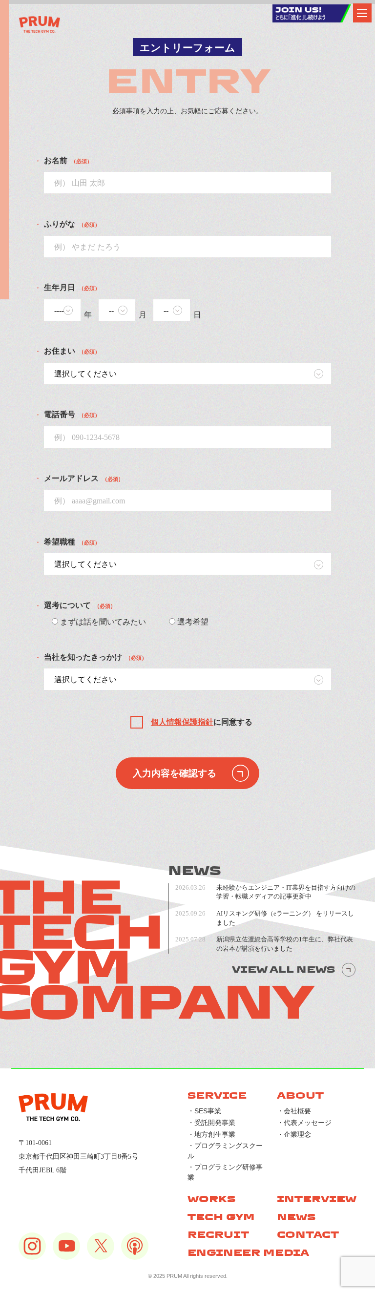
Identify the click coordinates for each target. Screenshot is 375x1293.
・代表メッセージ (304, 1122)
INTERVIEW (316, 1199)
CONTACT (308, 1234)
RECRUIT (218, 1234)
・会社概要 (294, 1111)
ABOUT (300, 1095)
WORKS (211, 1199)
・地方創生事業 (211, 1134)
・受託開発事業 (211, 1122)
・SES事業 (204, 1111)
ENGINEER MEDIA (248, 1252)
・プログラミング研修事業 (225, 1172)
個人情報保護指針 (182, 722)
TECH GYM (221, 1217)
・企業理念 (294, 1134)
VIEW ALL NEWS (283, 969)
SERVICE (217, 1095)
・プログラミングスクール (225, 1150)
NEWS (296, 1217)
